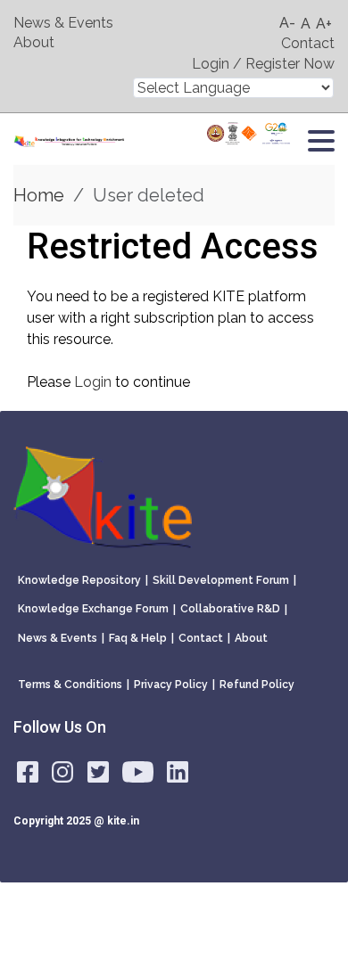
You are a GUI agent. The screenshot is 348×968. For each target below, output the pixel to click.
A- (287, 22)
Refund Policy (257, 684)
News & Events (63, 22)
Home (38, 195)
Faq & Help (138, 638)
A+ (324, 23)
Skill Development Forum (221, 580)
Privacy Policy (171, 684)
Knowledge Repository (79, 580)
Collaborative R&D (230, 609)
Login (93, 381)
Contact (308, 43)
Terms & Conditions (70, 684)
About (33, 42)
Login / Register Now (263, 63)
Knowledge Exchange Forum (93, 609)
